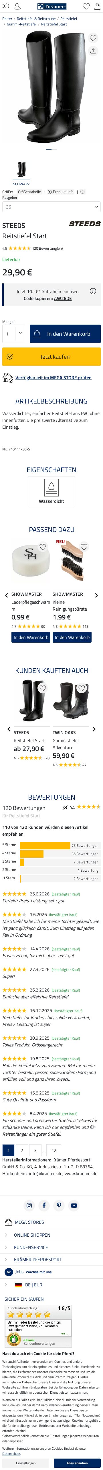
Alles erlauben (77, 1463)
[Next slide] (96, 174)
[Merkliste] (86, 5)
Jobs (29, 1271)
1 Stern (9, 878)
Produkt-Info (63, 191)
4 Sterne (9, 853)
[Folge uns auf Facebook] (44, 1205)
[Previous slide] (6, 174)
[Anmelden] (17, 5)
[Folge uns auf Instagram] (29, 1205)
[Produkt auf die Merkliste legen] (93, 38)
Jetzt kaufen (55, 356)
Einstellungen (25, 1463)
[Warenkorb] (97, 5)
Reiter (7, 18)
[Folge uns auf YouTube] (74, 1205)
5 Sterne (9, 844)
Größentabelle (29, 191)
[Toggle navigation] (5, 6)
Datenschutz (11, 1453)
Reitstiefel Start (54, 24)
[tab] (49, 149)
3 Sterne (9, 861)
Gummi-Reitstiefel (22, 24)
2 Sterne (9, 869)
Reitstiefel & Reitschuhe (36, 18)
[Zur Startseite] (52, 5)
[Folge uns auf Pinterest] (59, 1205)
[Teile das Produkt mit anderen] (93, 51)
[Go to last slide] (6, 595)
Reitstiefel (68, 18)
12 (53, 1150)
